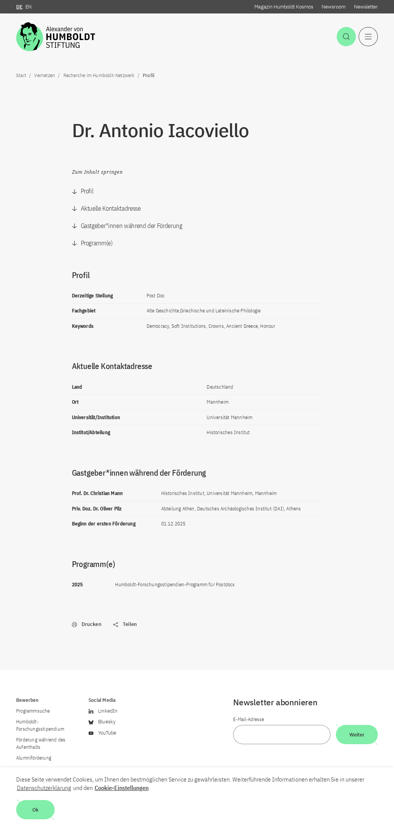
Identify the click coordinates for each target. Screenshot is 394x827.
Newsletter (366, 6)
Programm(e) (97, 243)
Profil (87, 191)
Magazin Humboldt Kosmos (283, 6)
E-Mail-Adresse (248, 719)
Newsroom (334, 6)
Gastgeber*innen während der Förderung (131, 225)
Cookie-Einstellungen (122, 788)
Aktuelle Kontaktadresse (111, 208)
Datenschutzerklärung (44, 788)
